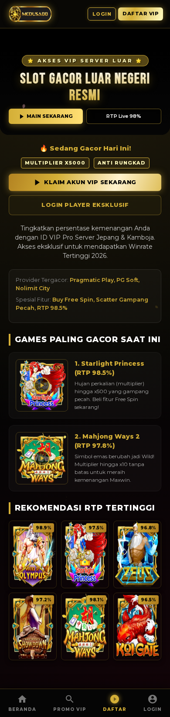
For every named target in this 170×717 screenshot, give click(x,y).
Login (102, 14)
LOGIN (152, 709)
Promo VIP (69, 709)
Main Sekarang (50, 116)
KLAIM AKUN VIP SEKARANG (90, 181)
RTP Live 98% (123, 116)
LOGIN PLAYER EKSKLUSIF (85, 204)
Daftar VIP (140, 13)
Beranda (22, 709)
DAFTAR (114, 709)
